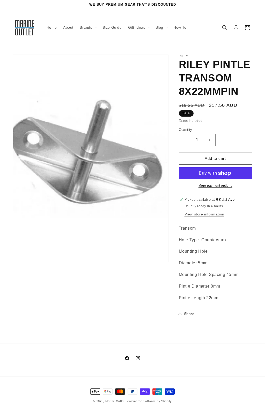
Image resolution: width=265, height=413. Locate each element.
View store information (204, 214)
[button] (88, 27)
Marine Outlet (114, 401)
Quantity (185, 130)
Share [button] (189, 314)
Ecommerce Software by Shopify (149, 401)
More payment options (215, 185)
